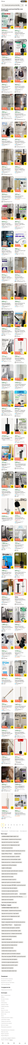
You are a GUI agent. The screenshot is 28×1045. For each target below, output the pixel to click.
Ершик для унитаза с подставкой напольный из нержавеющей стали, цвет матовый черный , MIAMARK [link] (7, 627)
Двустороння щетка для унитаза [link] (20, 251)
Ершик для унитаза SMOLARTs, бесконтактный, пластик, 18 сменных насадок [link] (7, 464)
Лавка (8, 1043)
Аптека (2, 1008)
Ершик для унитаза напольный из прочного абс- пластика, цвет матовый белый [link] (7, 331)
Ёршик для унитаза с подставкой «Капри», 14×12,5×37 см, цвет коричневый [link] (6, 196)
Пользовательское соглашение (7, 1030)
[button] (26, 5)
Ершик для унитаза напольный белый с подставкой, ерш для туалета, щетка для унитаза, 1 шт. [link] (6, 385)
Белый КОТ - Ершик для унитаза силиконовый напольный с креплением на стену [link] (20, 411)
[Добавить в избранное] (12, 14)
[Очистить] (22, 5)
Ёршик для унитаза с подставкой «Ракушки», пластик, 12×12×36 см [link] (20, 142)
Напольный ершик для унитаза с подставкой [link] (6, 358)
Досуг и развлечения (5, 995)
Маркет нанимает (5, 1033)
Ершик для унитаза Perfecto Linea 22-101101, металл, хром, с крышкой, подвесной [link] (20, 599)
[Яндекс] (11, 1040)
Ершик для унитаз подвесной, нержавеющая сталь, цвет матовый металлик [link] (20, 813)
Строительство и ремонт (6, 1023)
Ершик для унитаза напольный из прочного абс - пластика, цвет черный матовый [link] (20, 492)
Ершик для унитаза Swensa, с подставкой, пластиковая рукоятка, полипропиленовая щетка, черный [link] (20, 224)
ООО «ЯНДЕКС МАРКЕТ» (10, 1038)
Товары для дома (5, 1006)
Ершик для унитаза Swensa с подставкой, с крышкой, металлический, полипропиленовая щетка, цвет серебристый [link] (20, 627)
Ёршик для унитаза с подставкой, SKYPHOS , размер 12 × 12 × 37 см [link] (20, 733)
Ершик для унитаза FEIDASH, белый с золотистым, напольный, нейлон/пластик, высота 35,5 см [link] (7, 599)
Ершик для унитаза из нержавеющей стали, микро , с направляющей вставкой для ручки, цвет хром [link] (7, 573)
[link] (10, 836)
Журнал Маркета (5, 1035)
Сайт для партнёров (5, 984)
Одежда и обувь (4, 1004)
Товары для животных (6, 1021)
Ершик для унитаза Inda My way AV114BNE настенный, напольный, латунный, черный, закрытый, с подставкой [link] (7, 438)
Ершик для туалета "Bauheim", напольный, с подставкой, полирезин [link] (7, 277)
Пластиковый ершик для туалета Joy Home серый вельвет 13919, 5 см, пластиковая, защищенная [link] (20, 464)
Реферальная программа (6, 989)
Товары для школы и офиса (7, 1017)
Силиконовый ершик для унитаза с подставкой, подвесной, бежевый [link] (20, 385)
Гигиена (3, 1000)
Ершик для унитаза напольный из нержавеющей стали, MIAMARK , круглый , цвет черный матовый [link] (7, 545)
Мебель (2, 997)
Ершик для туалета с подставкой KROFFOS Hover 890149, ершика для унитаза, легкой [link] (20, 358)
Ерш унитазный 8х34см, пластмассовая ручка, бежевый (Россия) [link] (7, 706)
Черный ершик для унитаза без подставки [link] (20, 518)
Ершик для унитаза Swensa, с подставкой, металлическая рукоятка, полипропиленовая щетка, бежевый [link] (7, 251)
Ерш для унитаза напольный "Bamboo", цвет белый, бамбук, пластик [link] (19, 277)
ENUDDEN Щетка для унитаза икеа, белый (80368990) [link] (6, 813)
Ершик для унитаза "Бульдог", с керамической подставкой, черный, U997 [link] (19, 653)
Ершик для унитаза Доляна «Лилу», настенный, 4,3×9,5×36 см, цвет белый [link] (7, 114)
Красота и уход (4, 1010)
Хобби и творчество (5, 1012)
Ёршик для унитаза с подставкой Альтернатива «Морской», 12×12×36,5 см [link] (7, 411)
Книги (2, 1015)
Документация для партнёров (7, 982)
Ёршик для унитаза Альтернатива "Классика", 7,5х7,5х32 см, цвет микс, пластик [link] (20, 114)
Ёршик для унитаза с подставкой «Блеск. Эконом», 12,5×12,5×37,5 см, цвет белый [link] (7, 169)
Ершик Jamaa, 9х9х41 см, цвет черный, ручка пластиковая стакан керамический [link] (20, 573)
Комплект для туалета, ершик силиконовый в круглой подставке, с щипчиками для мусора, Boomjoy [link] (7, 653)
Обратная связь (4, 1031)
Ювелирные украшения (6, 1027)
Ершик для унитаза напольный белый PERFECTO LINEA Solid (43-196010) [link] (7, 759)
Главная (3, 1043)
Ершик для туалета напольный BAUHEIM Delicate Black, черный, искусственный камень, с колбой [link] (20, 681)
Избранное (14, 1043)
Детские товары (4, 1025)
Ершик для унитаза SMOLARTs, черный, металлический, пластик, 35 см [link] (20, 59)
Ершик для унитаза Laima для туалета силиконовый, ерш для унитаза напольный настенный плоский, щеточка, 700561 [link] (7, 33)
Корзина (19, 1043)
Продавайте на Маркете (6, 980)
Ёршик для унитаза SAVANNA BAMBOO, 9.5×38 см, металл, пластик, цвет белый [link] (6, 304)
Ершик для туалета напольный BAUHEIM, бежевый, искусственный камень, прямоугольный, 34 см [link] (7, 492)
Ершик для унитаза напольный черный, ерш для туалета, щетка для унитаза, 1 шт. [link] (7, 733)
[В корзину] (12, 27)
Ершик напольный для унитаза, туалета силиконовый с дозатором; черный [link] (19, 438)
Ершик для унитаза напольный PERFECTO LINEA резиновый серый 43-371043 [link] (7, 787)
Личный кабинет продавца (7, 978)
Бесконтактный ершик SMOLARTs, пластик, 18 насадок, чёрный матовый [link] (20, 331)
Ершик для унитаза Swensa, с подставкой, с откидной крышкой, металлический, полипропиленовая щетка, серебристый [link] (7, 224)
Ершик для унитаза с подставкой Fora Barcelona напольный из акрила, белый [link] (20, 545)
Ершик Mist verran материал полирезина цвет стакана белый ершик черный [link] (19, 33)
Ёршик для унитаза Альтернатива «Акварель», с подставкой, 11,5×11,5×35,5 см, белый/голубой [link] (7, 87)
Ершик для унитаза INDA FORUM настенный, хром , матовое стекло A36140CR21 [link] (7, 518)
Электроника (4, 1002)
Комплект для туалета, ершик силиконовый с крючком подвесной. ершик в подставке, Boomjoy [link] (20, 87)
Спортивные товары (5, 1019)
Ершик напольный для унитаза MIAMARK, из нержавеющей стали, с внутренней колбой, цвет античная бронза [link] (7, 59)
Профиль (25, 1043)
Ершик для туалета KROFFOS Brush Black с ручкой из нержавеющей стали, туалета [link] (20, 759)
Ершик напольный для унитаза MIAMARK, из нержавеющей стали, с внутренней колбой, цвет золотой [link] (20, 787)
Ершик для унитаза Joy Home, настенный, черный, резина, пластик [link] (20, 304)
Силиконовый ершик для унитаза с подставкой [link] (20, 707)
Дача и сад (3, 1013)
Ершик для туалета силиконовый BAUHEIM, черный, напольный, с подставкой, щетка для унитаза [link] (7, 142)
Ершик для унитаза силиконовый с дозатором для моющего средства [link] (20, 196)
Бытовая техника (5, 999)
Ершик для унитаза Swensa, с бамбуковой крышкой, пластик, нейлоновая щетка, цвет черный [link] (20, 169)
